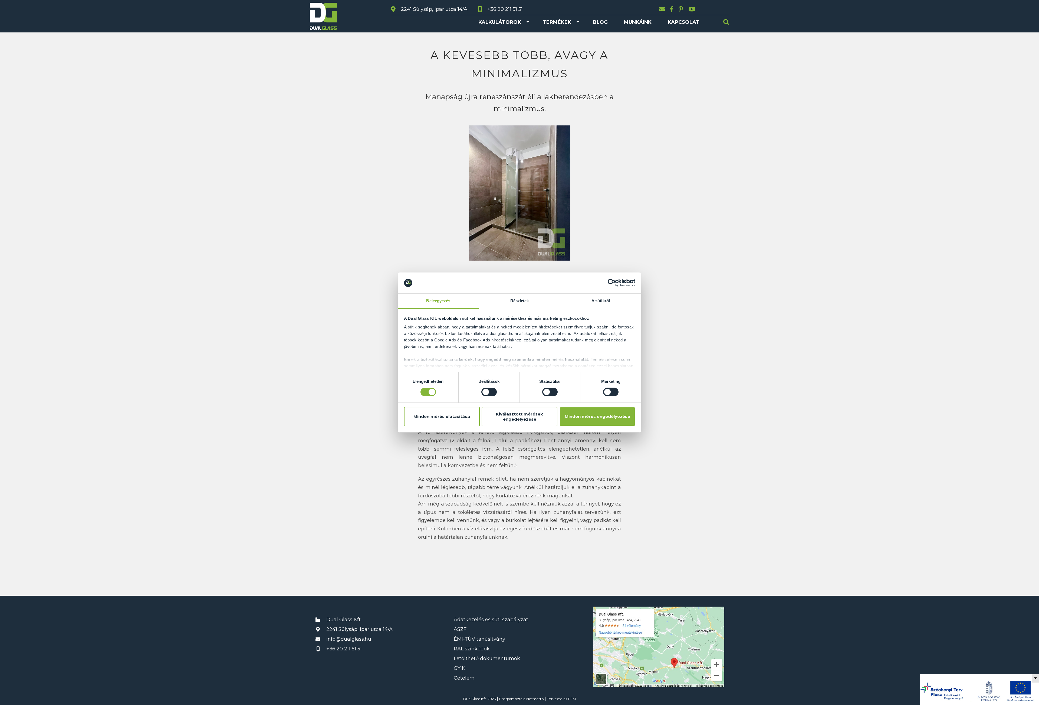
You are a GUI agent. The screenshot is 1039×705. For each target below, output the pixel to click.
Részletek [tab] (519, 300)
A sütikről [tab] (600, 300)
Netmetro (535, 699)
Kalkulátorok (499, 22)
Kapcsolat (683, 22)
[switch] (489, 392)
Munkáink (638, 22)
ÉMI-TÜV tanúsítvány (479, 639)
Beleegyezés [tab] (438, 300)
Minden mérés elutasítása (441, 416)
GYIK (459, 668)
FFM (572, 699)
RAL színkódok (472, 649)
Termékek (557, 22)
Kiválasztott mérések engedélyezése (519, 416)
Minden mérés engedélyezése (597, 416)
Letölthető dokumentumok (487, 658)
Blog (600, 22)
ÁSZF (460, 629)
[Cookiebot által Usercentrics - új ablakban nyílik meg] (611, 283)
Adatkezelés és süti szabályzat (491, 620)
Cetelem (464, 678)
